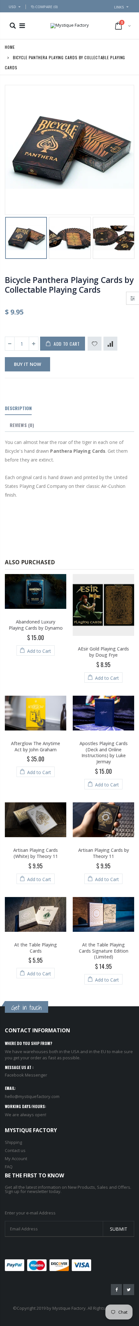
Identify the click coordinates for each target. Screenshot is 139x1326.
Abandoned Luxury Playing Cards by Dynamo (36, 625)
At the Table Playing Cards (35, 948)
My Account (16, 1158)
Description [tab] (18, 408)
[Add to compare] (110, 344)
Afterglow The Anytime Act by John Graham (35, 746)
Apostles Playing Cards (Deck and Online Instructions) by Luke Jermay (104, 752)
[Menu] (22, 25)
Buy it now (27, 364)
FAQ (9, 1167)
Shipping (13, 1142)
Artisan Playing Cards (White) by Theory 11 (35, 853)
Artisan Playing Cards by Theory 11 (103, 853)
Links (119, 7)
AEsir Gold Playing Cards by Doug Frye (103, 652)
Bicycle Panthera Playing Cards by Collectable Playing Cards (69, 284)
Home (10, 47)
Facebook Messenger (26, 1075)
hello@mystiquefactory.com (32, 1096)
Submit (118, 1229)
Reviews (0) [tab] (22, 425)
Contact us (15, 1150)
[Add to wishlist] (95, 344)
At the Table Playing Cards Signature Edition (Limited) (103, 951)
